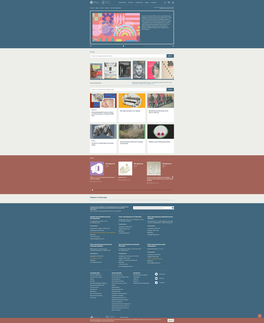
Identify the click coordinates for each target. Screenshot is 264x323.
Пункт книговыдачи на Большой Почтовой (129, 245)
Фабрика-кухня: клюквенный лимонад (159, 141)
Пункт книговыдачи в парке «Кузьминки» (156, 245)
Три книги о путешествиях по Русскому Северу (102, 144)
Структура (93, 297)
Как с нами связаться (96, 293)
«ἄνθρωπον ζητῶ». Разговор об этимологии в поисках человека (102, 178)
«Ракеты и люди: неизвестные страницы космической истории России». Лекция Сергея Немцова (160, 179)
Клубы (102, 8)
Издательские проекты (96, 295)
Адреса (147, 2)
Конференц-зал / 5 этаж (153, 182)
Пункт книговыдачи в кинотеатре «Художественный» (101, 245)
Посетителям (122, 2)
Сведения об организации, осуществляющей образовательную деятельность (164, 8)
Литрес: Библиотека (117, 275)
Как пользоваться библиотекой (120, 277)
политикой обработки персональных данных (102, 320)
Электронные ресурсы (118, 281)
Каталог (92, 8)
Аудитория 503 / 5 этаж (125, 179)
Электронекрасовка (115, 8)
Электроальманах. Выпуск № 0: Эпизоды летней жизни (131, 142)
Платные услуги (94, 287)
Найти (170, 56)
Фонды (92, 279)
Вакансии (153, 2)
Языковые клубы (116, 291)
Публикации (136, 277)
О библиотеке (139, 2)
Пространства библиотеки (97, 285)
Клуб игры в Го (122, 177)
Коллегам (130, 2)
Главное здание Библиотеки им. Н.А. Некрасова (100, 217)
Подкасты (94, 110)
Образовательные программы (141, 283)
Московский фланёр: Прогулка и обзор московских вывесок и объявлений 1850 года (102, 114)
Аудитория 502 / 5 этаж (96, 181)
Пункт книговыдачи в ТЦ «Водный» (130, 216)
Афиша (97, 8)
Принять (170, 320)
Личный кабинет (116, 279)
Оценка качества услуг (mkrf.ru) (120, 306)
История (92, 281)
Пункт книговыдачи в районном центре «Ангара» (160, 217)
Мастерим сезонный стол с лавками (130, 111)
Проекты (107, 8)
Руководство (93, 289)
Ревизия (93, 140)
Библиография (115, 287)
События (135, 279)
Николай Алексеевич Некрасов (98, 283)
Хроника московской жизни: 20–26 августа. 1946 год (158, 111)
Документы (93, 291)
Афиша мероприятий (117, 289)
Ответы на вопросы (117, 301)
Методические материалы (140, 275)
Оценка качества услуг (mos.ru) (120, 308)
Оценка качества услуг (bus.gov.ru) (121, 303)
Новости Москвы (116, 310)
